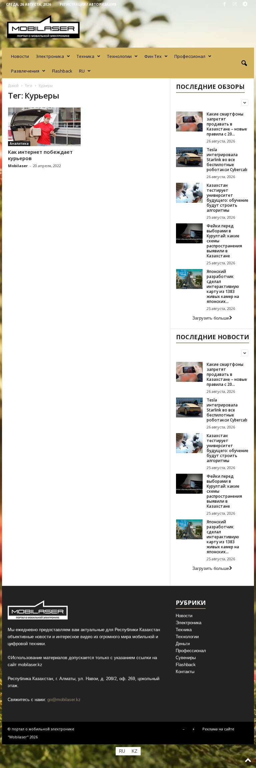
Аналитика (19, 143)
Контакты (185, 671)
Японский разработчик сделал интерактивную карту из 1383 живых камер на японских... (223, 286)
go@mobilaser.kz (64, 699)
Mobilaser (18, 165)
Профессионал (189, 56)
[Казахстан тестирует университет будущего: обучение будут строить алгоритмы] (189, 193)
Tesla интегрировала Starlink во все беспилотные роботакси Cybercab (227, 159)
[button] (244, 63)
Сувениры (186, 657)
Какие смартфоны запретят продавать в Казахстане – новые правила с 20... (227, 124)
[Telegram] (245, 4)
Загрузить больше (210, 318)
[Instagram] (235, 4)
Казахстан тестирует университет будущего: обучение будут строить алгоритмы (227, 197)
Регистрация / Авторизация (88, 4)
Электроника (50, 56)
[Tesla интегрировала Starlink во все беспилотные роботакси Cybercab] (189, 157)
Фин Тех (153, 56)
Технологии (119, 56)
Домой (13, 85)
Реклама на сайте (218, 728)
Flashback (62, 71)
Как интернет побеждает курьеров (40, 154)
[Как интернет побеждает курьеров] (44, 127)
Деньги (183, 643)
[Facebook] (224, 4)
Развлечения (25, 71)
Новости (20, 56)
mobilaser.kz (30, 664)
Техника (85, 56)
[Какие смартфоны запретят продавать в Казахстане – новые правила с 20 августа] (189, 121)
